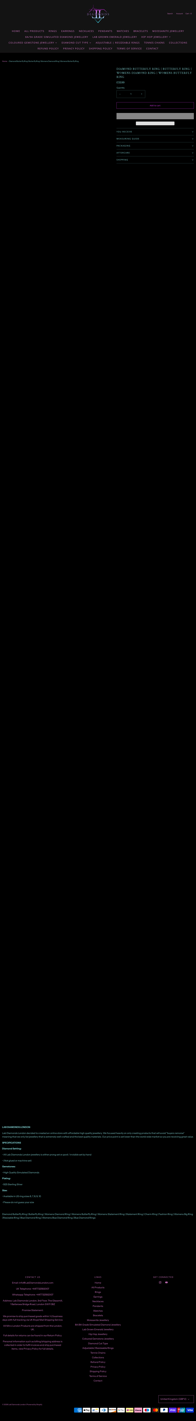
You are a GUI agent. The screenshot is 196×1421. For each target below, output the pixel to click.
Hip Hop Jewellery (98, 1334)
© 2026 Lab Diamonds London (14, 1404)
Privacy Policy (74, 48)
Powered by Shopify (34, 1404)
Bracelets (140, 31)
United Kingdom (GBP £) (173, 1399)
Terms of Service (129, 48)
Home (16, 31)
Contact (152, 48)
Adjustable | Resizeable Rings (118, 42)
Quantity (121, 87)
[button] (155, 116)
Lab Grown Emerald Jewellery (115, 37)
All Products (34, 31)
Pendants (105, 31)
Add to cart (155, 105)
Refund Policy (48, 48)
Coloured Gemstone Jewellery (98, 1338)
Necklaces (86, 31)
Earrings (68, 31)
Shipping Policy (100, 48)
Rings (53, 31)
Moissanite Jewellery (168, 31)
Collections (178, 42)
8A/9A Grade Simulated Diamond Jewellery (56, 37)
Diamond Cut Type (98, 1343)
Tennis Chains (154, 42)
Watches (123, 31)
